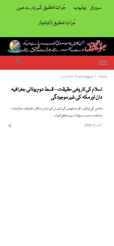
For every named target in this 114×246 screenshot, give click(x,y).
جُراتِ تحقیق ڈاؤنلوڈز (57, 23)
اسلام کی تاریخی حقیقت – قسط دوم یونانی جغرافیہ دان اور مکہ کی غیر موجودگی (56, 93)
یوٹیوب (79, 8)
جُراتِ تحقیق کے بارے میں (41, 8)
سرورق (95, 8)
